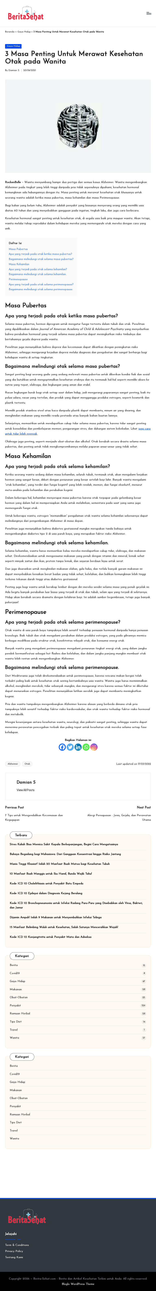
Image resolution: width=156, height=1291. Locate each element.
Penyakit (15, 1005)
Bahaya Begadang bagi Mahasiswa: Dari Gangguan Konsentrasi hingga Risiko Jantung (65, 854)
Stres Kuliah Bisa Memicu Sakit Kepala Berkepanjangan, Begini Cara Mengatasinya (64, 844)
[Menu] (148, 13)
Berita (14, 965)
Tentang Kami (14, 1257)
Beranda (9, 32)
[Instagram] (94, 747)
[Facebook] (62, 747)
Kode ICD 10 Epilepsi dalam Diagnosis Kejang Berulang (46, 893)
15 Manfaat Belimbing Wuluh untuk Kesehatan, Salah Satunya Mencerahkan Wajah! (64, 927)
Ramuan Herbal (20, 1013)
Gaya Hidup (23, 32)
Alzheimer (13, 764)
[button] (26, 790)
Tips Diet (16, 1021)
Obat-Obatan (19, 997)
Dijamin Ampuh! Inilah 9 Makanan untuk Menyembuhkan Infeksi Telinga (56, 917)
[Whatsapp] (86, 747)
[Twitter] (70, 747)
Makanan (16, 989)
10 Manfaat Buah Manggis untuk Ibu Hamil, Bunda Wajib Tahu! (51, 873)
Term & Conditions (17, 1245)
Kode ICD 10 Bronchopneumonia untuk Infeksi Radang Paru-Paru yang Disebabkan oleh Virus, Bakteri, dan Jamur (76, 905)
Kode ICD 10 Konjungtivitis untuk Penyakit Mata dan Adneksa (50, 937)
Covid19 (15, 973)
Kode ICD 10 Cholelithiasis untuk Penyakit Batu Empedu (46, 883)
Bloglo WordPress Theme (78, 1284)
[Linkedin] (78, 747)
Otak (27, 764)
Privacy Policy (14, 1251)
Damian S (26, 782)
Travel (14, 1029)
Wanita (14, 1037)
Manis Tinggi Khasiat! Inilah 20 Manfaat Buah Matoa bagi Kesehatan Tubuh (60, 864)
